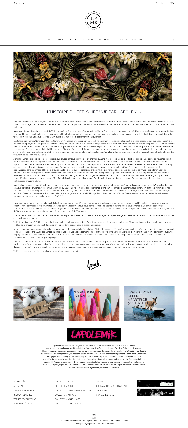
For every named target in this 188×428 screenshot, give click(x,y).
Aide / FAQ (18, 386)
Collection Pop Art (65, 382)
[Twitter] (171, 384)
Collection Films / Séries (68, 404)
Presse (99, 382)
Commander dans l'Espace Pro (111, 386)
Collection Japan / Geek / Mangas (73, 390)
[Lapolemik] (94, 20)
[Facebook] (168, 384)
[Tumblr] (165, 384)
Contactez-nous (105, 395)
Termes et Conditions (24, 399)
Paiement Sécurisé (22, 395)
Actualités (19, 382)
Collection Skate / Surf (67, 399)
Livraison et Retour (23, 390)
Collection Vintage (65, 395)
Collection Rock (64, 386)
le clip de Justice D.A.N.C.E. (51, 196)
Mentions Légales (22, 404)
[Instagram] (161, 384)
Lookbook (101, 390)
